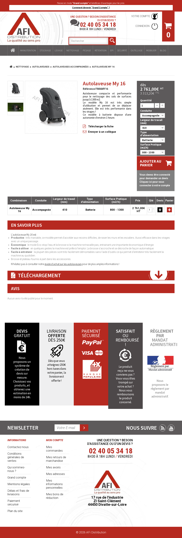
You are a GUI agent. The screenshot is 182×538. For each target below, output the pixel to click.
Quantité (146, 100)
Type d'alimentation (149, 134)
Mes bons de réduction (54, 496)
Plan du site (15, 511)
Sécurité (122, 50)
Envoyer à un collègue (102, 131)
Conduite (146, 110)
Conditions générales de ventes (15, 457)
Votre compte (140, 16)
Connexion (142, 26)
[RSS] (162, 428)
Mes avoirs (53, 467)
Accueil (13, 50)
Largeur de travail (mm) (151, 121)
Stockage (45, 50)
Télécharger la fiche (101, 126)
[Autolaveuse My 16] (51, 107)
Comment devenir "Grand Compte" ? (91, 7)
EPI (111, 50)
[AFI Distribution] (23, 27)
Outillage (137, 50)
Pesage (87, 50)
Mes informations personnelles (54, 484)
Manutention (28, 50)
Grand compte (16, 477)
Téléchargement (39, 275)
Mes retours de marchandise (56, 458)
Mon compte (54, 440)
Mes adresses (55, 474)
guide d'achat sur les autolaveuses (63, 264)
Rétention (100, 50)
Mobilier (151, 50)
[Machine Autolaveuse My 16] (15, 107)
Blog (163, 50)
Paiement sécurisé (13, 502)
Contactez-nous (18, 447)
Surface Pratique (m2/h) (150, 146)
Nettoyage (72, 50)
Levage (59, 50)
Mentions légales (18, 484)
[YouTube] (171, 428)
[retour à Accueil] (12, 67)
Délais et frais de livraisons (18, 492)
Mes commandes (54, 448)
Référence (89, 88)
